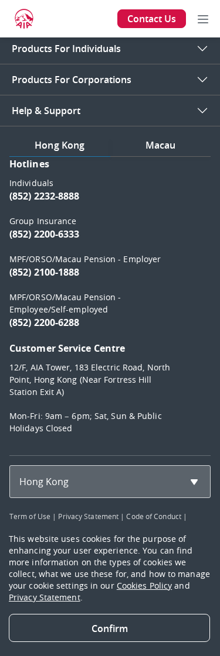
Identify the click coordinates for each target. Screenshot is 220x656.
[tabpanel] (110, 301)
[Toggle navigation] (203, 18)
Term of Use (29, 516)
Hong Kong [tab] (59, 145)
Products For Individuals (66, 48)
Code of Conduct (153, 516)
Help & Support (46, 110)
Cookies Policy (144, 585)
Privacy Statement (88, 516)
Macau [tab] (160, 145)
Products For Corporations (71, 79)
